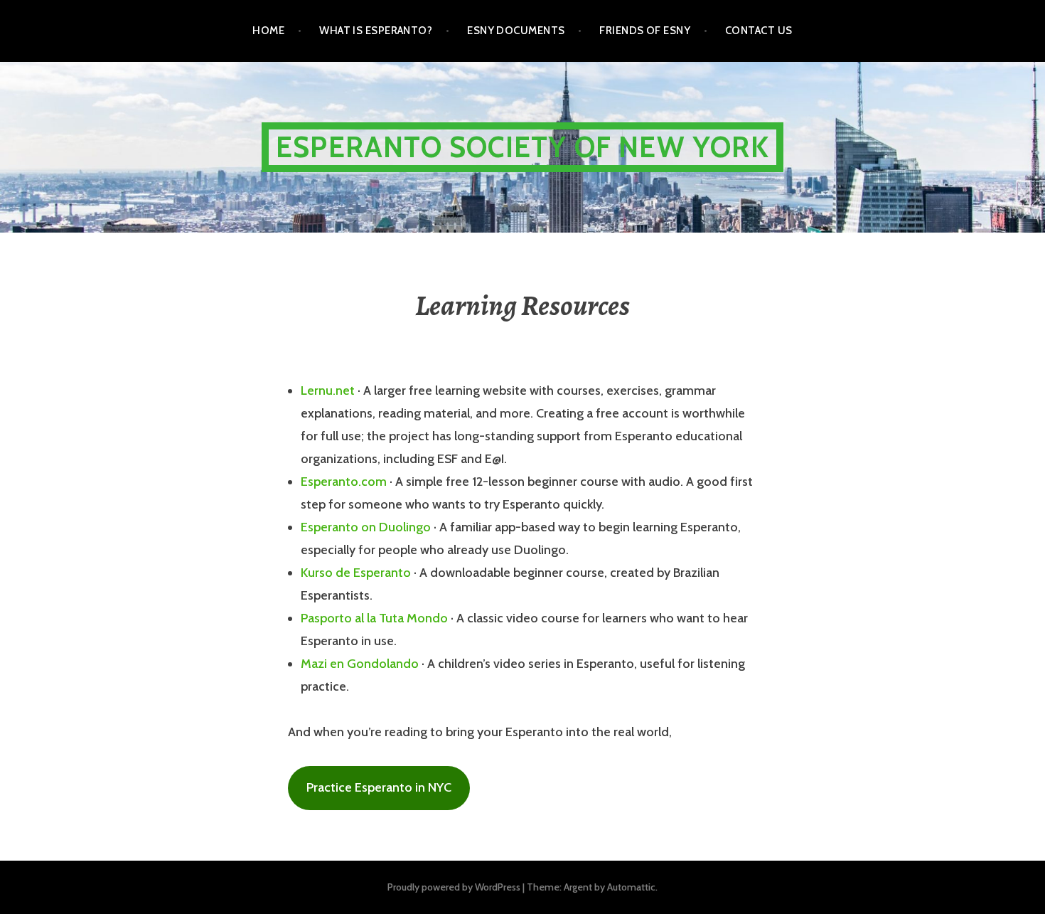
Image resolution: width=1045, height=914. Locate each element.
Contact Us (759, 30)
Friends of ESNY (644, 30)
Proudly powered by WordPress (453, 887)
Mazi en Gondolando (360, 663)
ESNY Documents (515, 30)
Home (268, 30)
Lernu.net (328, 390)
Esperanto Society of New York (522, 146)
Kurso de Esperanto (356, 572)
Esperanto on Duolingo (366, 527)
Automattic (631, 887)
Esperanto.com (344, 481)
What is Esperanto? (375, 30)
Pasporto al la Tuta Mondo (374, 618)
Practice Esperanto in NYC (378, 787)
